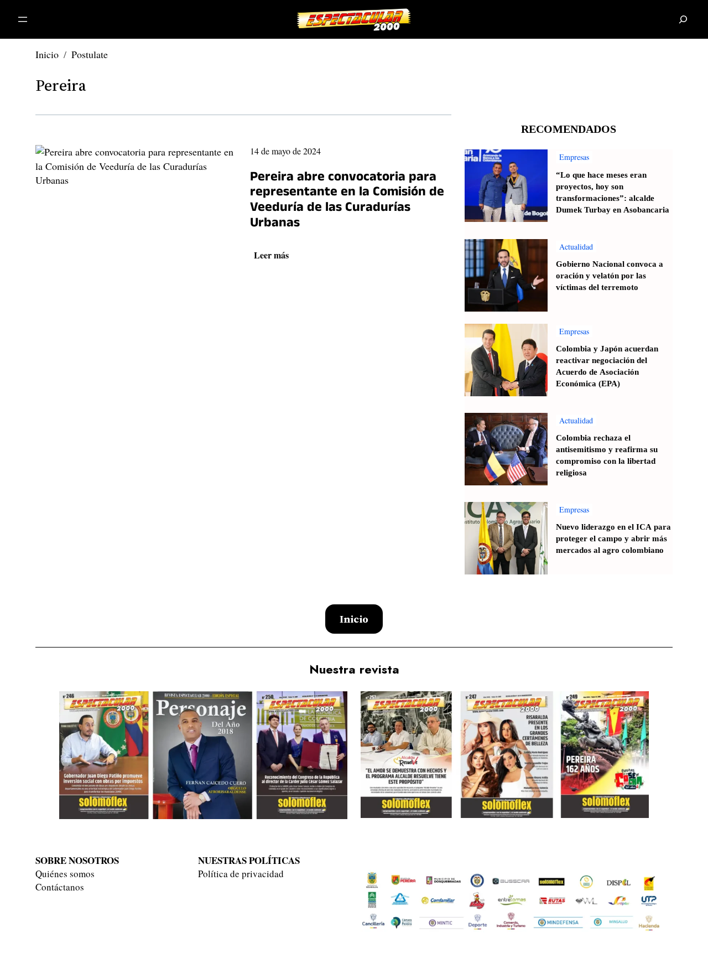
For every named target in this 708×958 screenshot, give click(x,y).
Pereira (60, 85)
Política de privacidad (241, 873)
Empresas (574, 157)
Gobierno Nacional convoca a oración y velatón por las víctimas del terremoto (609, 276)
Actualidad (576, 246)
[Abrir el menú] (22, 19)
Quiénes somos (65, 873)
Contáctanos (59, 887)
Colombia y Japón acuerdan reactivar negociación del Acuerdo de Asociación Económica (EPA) (607, 366)
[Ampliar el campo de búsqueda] (683, 19)
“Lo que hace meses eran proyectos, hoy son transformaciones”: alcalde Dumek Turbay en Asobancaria (612, 192)
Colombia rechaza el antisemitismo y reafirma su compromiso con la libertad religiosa (607, 455)
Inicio (47, 54)
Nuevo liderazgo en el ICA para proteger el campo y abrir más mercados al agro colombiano (613, 538)
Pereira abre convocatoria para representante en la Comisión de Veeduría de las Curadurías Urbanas (347, 201)
